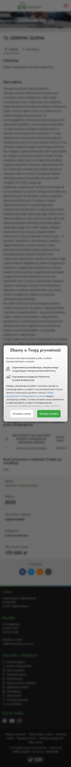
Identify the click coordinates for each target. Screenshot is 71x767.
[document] (36, 383)
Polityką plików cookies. (33, 396)
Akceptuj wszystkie (48, 413)
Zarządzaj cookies (22, 413)
